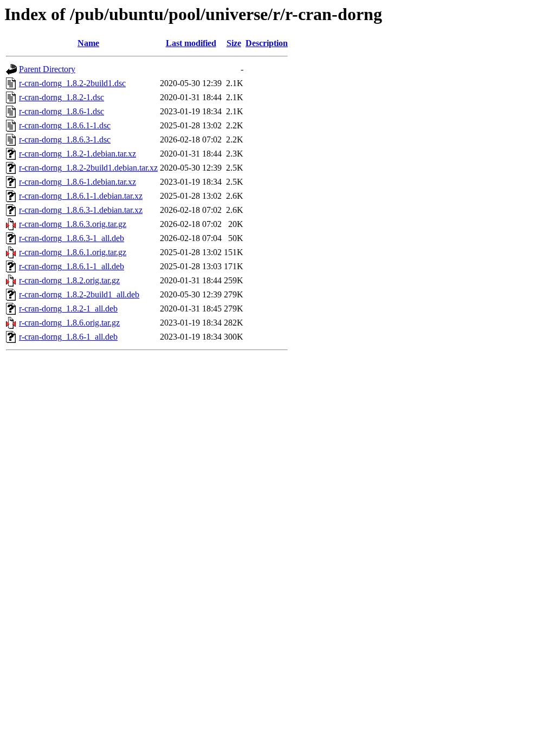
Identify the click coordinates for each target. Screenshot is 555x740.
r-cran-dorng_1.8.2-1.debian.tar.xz (77, 153)
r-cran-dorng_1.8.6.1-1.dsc (65, 125)
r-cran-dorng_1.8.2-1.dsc (61, 97)
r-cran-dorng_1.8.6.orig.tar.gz (69, 322)
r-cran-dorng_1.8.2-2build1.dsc (72, 83)
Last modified (191, 43)
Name (88, 43)
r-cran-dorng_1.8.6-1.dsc (61, 111)
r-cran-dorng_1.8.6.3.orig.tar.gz (72, 224)
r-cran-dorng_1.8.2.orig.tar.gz (69, 280)
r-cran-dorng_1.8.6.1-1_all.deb (71, 266)
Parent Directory (47, 69)
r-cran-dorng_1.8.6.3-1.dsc (65, 139)
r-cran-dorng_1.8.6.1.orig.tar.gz (72, 252)
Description (267, 43)
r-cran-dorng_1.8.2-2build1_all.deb (79, 294)
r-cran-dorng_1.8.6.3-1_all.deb (71, 238)
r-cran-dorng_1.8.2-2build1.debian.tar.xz (88, 167)
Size (234, 43)
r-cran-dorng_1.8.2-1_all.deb (68, 308)
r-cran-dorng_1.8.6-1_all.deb (68, 336)
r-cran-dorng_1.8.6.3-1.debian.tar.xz (81, 210)
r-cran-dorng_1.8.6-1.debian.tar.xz (77, 181)
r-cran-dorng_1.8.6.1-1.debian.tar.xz (81, 195)
